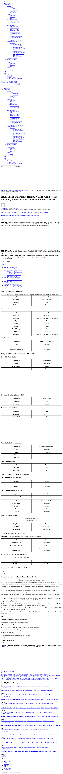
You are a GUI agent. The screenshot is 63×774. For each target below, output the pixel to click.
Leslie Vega (11, 671)
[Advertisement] (31, 178)
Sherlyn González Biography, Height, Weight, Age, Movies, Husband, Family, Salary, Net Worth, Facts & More (29, 716)
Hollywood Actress (5, 193)
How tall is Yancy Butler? (12, 271)
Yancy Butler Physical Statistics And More (13, 270)
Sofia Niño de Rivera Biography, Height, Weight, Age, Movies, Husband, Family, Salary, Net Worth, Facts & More (30, 725)
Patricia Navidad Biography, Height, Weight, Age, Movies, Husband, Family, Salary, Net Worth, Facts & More (29, 699)
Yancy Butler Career (8, 281)
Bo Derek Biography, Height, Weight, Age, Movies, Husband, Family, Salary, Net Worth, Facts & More (20, 215)
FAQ (5, 288)
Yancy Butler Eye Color (12, 276)
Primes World (6, 646)
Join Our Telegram (7, 219)
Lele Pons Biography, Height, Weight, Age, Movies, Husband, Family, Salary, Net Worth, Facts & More (27, 690)
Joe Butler (6, 671)
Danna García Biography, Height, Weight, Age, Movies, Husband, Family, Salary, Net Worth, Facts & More (28, 734)
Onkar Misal (4, 208)
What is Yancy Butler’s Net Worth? (11, 284)
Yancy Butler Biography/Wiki (10, 267)
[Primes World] (5, 81)
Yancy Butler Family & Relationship (12, 277)
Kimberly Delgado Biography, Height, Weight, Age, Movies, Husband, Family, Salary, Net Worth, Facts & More (30, 742)
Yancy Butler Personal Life (10, 268)
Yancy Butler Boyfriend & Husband (14, 280)
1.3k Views (15, 208)
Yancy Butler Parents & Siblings (13, 278)
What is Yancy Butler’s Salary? (10, 282)
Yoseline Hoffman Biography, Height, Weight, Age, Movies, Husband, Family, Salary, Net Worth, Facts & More (29, 708)
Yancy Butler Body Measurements (14, 275)
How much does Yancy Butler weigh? (14, 272)
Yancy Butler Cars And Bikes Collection (12, 285)
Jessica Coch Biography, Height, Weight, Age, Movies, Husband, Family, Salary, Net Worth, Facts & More (28, 751)
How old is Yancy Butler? (12, 273)
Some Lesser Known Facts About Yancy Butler (14, 286)
